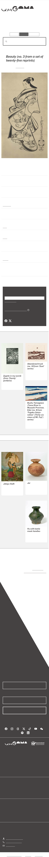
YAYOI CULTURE (33, 488)
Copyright (39, 853)
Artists (24, 26)
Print (5, 227)
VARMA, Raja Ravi (10, 489)
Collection (17, 17)
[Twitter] (10, 321)
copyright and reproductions (32, 572)
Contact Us (10, 843)
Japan (5, 259)
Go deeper (39, 26)
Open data (7, 785)
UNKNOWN (31, 539)
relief (5, 237)
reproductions (37, 569)
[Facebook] (6, 321)
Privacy (28, 853)
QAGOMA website (10, 788)
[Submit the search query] (4, 41)
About (27, 788)
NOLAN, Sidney (33, 374)
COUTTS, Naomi (9, 384)
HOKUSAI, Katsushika (36, 423)
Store (5, 790)
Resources (34, 34)
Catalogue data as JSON (15, 310)
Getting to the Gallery (14, 836)
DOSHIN (20, 67)
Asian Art (7, 205)
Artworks (9, 26)
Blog (27, 785)
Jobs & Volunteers (14, 853)
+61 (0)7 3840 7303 (14, 840)
